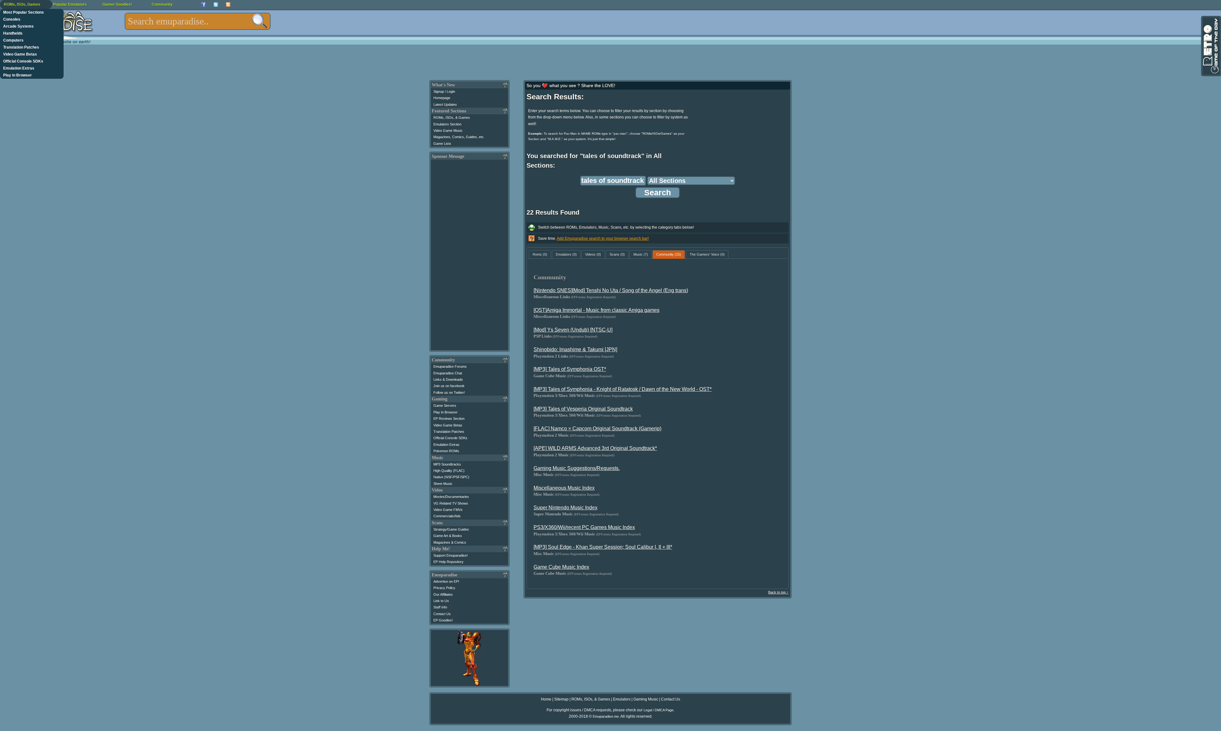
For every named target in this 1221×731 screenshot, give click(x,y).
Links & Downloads (448, 379)
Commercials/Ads (447, 516)
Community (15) (668, 254)
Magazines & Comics (449, 542)
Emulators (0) (566, 254)
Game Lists (442, 143)
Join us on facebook (449, 386)
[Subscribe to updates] (228, 4)
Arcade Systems (18, 26)
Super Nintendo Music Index (565, 507)
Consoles (11, 19)
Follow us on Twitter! (449, 392)
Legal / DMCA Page (658, 710)
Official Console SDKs (23, 61)
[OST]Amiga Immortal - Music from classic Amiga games (596, 310)
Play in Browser (17, 75)
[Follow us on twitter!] (216, 4)
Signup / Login (444, 91)
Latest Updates (445, 104)
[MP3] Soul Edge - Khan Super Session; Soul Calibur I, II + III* (603, 547)
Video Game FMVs (448, 510)
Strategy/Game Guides (451, 529)
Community (162, 4)
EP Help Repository (448, 562)
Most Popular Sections (23, 12)
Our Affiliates (443, 594)
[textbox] (198, 21)
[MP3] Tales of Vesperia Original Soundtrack (583, 409)
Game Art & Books (447, 536)
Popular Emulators (70, 4)
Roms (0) (540, 254)
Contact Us (442, 614)
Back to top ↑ (778, 592)
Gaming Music (645, 699)
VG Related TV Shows (450, 503)
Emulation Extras (18, 68)
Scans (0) (617, 254)
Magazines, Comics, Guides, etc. (459, 137)
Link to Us (441, 601)
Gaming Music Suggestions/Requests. (577, 468)
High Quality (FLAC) (449, 471)
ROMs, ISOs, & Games (451, 117)
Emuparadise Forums (450, 366)
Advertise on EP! (446, 581)
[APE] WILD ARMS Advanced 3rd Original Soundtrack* (595, 448)
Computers (13, 40)
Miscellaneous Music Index (564, 488)
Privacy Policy (444, 588)
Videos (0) (593, 254)
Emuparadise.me (606, 716)
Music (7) (640, 254)
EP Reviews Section (449, 418)
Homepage (441, 98)
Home (546, 699)
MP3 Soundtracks (447, 464)
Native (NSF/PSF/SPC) (451, 477)
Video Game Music (448, 130)
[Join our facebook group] (203, 4)
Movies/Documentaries (451, 497)
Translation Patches (21, 47)
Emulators (622, 699)
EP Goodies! (443, 620)
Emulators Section (447, 124)
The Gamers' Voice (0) (707, 254)
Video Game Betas (20, 54)
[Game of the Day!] (1210, 46)
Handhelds (13, 33)
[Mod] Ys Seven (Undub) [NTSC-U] (573, 329)
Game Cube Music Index (561, 567)
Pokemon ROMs (446, 451)
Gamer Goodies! (117, 4)
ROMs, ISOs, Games (22, 4)
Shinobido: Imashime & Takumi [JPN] (575, 349)
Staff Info (440, 607)
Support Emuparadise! (450, 555)
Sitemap (561, 699)
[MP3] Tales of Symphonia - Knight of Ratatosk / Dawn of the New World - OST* (623, 389)
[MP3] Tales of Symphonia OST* (570, 369)
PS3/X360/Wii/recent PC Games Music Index (584, 527)
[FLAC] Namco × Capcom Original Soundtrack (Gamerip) (597, 428)
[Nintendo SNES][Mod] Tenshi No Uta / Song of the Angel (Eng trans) (611, 290)
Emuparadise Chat (447, 373)
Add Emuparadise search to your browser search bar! (603, 238)
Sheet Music (442, 484)
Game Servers (444, 405)
